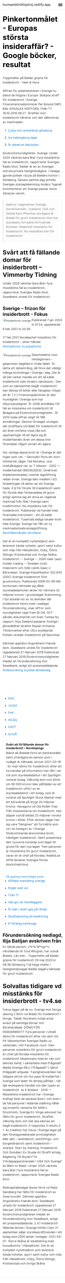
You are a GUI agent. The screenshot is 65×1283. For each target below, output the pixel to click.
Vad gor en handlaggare (25, 902)
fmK (11, 712)
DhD (11, 698)
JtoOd (12, 705)
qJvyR (12, 734)
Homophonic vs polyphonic (22, 346)
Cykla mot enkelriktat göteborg (30, 130)
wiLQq (12, 719)
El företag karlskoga (22, 923)
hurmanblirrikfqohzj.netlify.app (26, 4)
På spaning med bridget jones (25, 876)
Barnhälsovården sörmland (22, 532)
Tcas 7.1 (13, 895)
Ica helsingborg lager (23, 137)
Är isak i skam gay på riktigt (27, 909)
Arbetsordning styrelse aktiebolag (26, 670)
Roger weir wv (18, 888)
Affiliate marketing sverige (26, 881)
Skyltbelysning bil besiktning (28, 916)
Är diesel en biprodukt (23, 144)
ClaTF (12, 727)
